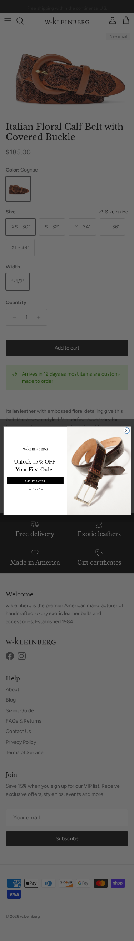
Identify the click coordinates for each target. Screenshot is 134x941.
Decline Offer (35, 489)
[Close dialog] (126, 430)
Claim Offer (35, 480)
